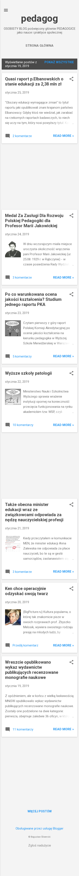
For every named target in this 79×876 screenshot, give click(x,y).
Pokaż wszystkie (59, 62)
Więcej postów (40, 811)
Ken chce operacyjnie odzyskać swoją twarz (26, 591)
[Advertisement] (39, 176)
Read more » (63, 136)
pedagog (39, 18)
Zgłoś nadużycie (39, 845)
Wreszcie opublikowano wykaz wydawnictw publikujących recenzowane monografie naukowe (31, 670)
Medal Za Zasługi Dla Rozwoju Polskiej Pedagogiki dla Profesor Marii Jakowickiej (34, 220)
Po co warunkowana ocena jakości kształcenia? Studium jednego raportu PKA (33, 299)
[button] (71, 79)
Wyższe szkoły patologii (28, 373)
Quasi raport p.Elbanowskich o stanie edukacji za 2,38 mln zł (34, 81)
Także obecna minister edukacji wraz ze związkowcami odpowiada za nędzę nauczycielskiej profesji (34, 512)
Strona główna (39, 46)
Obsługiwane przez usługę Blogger (39, 828)
